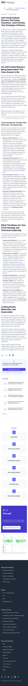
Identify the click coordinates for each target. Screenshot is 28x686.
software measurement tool (18, 264)
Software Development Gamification (11, 632)
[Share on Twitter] (6, 355)
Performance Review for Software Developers (13, 615)
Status (4, 669)
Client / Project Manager (8, 592)
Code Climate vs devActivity (9, 579)
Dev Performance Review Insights (11, 612)
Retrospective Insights (8, 621)
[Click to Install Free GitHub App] (14, 542)
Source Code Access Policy (9, 661)
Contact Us (5, 658)
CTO (4, 595)
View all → (5, 413)
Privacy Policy (6, 666)
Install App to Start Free (14, 369)
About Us (5, 655)
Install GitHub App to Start (12, 527)
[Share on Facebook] (9, 355)
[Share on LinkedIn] (13, 355)
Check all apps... (7, 581)
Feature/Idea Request (8, 649)
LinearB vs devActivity (8, 573)
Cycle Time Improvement (8, 629)
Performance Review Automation (10, 618)
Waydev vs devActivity (8, 576)
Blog (4, 643)
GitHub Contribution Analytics (10, 627)
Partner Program (6, 652)
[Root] (4, 8)
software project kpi (18, 105)
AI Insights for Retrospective (9, 624)
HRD (4, 598)
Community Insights (7, 646)
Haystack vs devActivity (8, 570)
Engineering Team (7, 601)
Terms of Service (7, 664)
